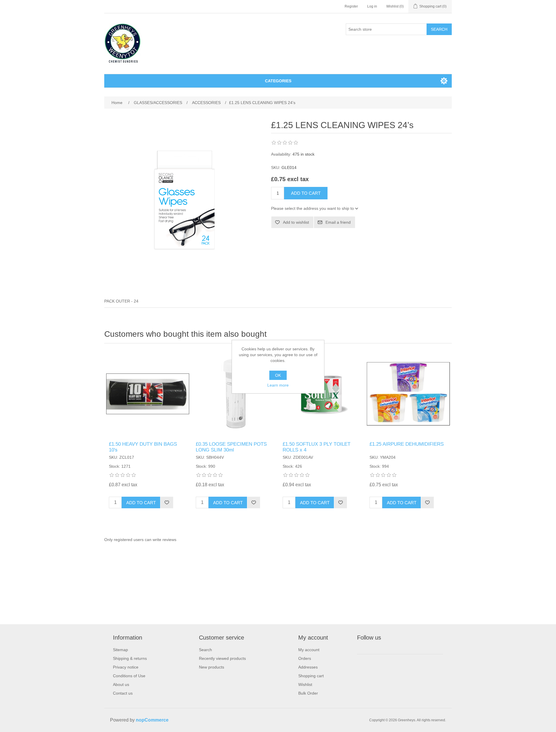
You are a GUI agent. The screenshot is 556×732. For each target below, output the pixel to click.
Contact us (123, 693)
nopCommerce (152, 720)
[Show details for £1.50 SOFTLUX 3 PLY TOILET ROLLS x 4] (321, 394)
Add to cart (306, 193)
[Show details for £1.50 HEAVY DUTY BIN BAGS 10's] (147, 394)
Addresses (308, 667)
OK (278, 375)
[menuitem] (130, 649)
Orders (304, 658)
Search (439, 29)
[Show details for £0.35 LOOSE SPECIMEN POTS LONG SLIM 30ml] (234, 394)
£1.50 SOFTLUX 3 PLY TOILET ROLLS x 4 (316, 447)
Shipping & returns (130, 658)
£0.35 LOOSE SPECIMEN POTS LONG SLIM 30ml (231, 447)
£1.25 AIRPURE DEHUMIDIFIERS (407, 444)
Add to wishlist (296, 222)
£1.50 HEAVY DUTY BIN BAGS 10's (143, 447)
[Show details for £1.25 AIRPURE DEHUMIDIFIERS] (408, 394)
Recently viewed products (222, 658)
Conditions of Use (129, 675)
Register (351, 6)
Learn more (278, 385)
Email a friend (338, 222)
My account (308, 649)
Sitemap (120, 649)
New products (211, 667)
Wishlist (305, 684)
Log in (372, 6)
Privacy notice (125, 667)
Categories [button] (278, 81)
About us (121, 684)
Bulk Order (308, 693)
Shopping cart (311, 675)
